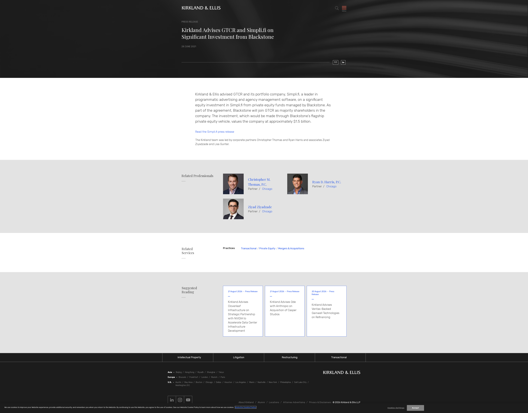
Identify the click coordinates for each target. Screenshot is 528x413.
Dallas (218, 382)
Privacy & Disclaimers (320, 402)
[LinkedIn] (343, 62)
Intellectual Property (189, 357)
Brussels (182, 377)
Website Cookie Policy (245, 407)
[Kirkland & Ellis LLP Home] (341, 373)
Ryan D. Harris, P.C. (326, 182)
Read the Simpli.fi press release (214, 131)
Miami (251, 382)
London (204, 377)
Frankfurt (193, 377)
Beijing (179, 372)
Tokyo (221, 372)
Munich (214, 377)
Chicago (267, 188)
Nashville (262, 382)
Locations (274, 402)
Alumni (261, 402)
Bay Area (189, 382)
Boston (199, 382)
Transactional (248, 248)
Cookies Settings (395, 408)
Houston (228, 382)
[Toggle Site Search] (337, 8)
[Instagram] (180, 400)
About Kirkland (246, 402)
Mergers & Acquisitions (291, 248)
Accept (415, 408)
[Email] (335, 62)
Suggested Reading (189, 290)
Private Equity (267, 248)
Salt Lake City (300, 382)
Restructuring (289, 357)
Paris (223, 377)
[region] (264, 408)
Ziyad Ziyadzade (260, 207)
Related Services (188, 251)
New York (273, 382)
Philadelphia (285, 382)
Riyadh (201, 372)
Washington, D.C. (182, 385)
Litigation (238, 357)
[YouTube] (188, 400)
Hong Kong (189, 372)
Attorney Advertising (294, 402)
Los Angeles (241, 382)
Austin (178, 382)
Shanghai (211, 372)
